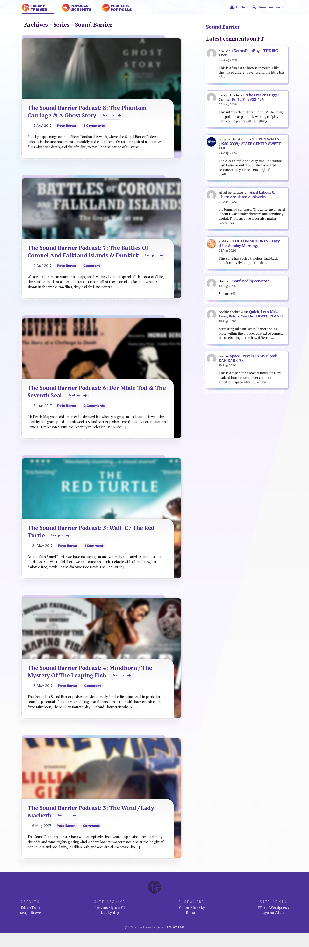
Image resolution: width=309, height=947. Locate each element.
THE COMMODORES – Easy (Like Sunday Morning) (249, 243)
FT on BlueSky (192, 907)
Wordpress (279, 907)
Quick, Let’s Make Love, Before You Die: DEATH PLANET (251, 314)
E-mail (192, 912)
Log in (240, 7)
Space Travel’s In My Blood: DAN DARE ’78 (248, 358)
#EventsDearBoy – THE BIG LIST (248, 53)
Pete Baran (66, 125)
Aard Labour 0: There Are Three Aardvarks (247, 194)
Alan (279, 912)
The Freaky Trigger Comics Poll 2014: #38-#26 (249, 97)
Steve (36, 912)
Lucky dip (110, 912)
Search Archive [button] (269, 7)
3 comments (94, 125)
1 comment (93, 545)
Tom (35, 907)
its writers (176, 927)
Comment (91, 265)
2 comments (94, 405)
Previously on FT (110, 907)
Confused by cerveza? (250, 280)
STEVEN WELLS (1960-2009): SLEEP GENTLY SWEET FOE (250, 144)
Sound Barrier (223, 26)
